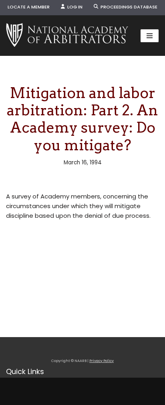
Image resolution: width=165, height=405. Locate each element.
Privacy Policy (101, 360)
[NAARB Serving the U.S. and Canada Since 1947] (67, 35)
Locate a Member (29, 7)
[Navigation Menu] (149, 36)
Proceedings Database (127, 7)
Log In (73, 7)
